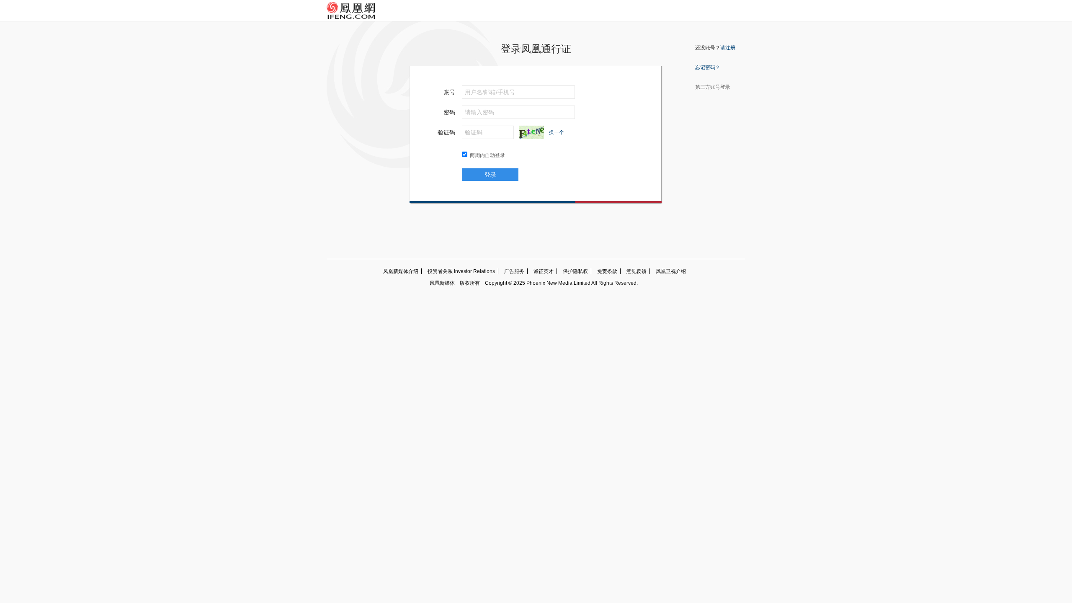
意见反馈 (636, 271)
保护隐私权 (575, 271)
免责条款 (607, 271)
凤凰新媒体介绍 (400, 271)
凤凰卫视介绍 (671, 271)
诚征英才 (543, 271)
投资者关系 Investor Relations (461, 271)
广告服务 (514, 271)
